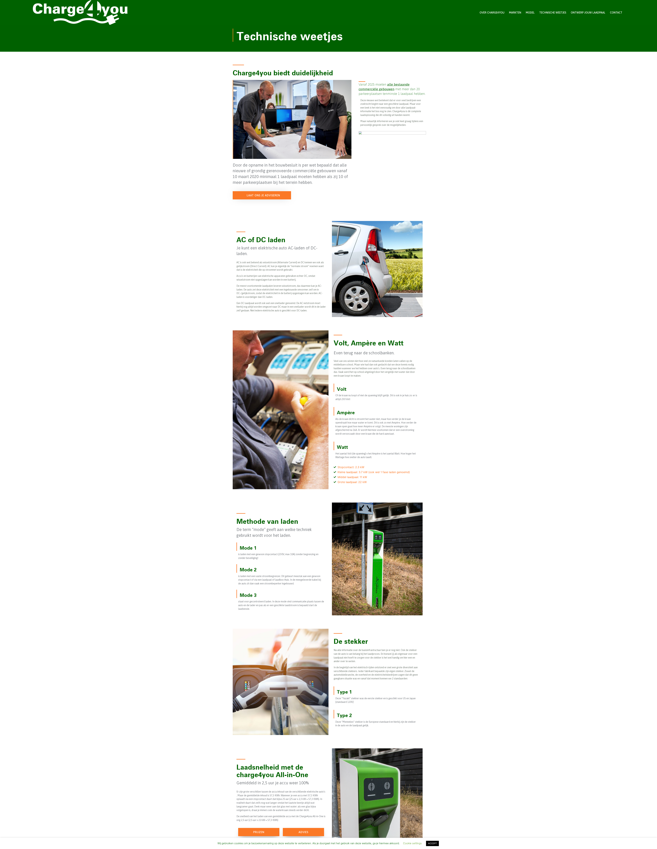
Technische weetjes (552, 12)
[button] (262, 195)
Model (530, 12)
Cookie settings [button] (412, 843)
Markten (515, 12)
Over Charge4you (492, 12)
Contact (616, 12)
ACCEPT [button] (432, 843)
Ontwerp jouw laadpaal (588, 12)
